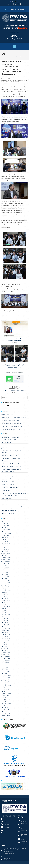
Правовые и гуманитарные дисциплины (11, 426)
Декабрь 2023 (5, 585)
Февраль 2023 (6, 604)
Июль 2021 (5, 642)
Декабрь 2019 (5, 680)
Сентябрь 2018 (6, 703)
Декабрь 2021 (5, 632)
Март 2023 (4, 603)
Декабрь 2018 (5, 698)
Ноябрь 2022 (5, 610)
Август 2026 (5, 521)
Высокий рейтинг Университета (14, 390)
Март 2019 (4, 692)
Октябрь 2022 (5, 612)
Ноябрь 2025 (5, 539)
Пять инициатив (6, 490)
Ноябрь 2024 (5, 563)
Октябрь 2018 (5, 702)
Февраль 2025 (6, 557)
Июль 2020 (5, 666)
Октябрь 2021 (5, 636)
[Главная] (1, 56)
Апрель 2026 (5, 529)
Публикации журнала (8, 484)
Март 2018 (4, 711)
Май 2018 (4, 707)
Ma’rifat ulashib (6, 442)
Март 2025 (4, 555)
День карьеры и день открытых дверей (14, 448)
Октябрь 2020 (5, 660)
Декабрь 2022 (5, 608)
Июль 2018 (5, 705)
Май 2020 (4, 670)
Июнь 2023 (5, 597)
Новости (5, 80)
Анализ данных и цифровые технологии (11, 423)
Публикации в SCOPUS (8, 482)
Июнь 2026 (5, 525)
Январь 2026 (5, 535)
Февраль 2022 (6, 628)
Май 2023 (4, 599)
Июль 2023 (5, 595)
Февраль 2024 (6, 581)
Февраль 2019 (6, 694)
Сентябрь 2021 (6, 638)
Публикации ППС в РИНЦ (9, 487)
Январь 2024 (5, 583)
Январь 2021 (5, 654)
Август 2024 (5, 569)
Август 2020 (5, 664)
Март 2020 (4, 674)
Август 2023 (5, 593)
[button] (14, 46)
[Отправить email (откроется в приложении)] (18, 4)
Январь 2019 (5, 696)
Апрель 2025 (5, 553)
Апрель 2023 (5, 601)
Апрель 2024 (5, 577)
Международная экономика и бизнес (11, 429)
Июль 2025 (5, 547)
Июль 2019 (5, 688)
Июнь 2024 (5, 573)
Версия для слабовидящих (15, 405)
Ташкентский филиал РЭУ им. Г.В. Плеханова (9, 801)
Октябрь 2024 (5, 565)
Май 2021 (4, 646)
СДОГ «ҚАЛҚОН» (6, 498)
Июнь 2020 (5, 668)
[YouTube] (15, 4)
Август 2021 (5, 640)
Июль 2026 (5, 523)
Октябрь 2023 (5, 589)
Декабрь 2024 (5, 561)
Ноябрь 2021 (5, 634)
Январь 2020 (5, 678)
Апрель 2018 (5, 709)
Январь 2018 (5, 715)
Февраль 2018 (6, 713)
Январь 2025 (5, 559)
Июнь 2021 (5, 644)
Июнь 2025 (5, 549)
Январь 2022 (5, 630)
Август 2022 (5, 616)
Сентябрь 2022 (6, 614)
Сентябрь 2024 (6, 567)
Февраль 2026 (6, 533)
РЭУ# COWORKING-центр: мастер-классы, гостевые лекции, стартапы (14, 81)
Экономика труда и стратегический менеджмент (13, 417)
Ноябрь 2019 (5, 682)
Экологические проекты (9, 511)
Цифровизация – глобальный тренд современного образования (14, 339)
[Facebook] (9, 4)
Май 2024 (4, 575)
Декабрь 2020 (5, 656)
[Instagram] (13, 4)
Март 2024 (4, 579)
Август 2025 (5, 545)
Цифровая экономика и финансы (10, 420)
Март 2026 (4, 531)
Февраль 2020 (6, 676)
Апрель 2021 (5, 648)
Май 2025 (4, 551)
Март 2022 (4, 626)
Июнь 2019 (5, 690)
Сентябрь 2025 (6, 543)
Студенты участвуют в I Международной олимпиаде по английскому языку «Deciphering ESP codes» (14, 365)
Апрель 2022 (5, 624)
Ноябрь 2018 (5, 699)
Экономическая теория (7, 414)
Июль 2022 (5, 618)
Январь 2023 (5, 606)
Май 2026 (4, 527)
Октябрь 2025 (5, 541)
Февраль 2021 (6, 652)
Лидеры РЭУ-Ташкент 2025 (10, 463)
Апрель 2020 (5, 672)
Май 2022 (4, 622)
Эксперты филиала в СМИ (9, 513)
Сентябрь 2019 (6, 686)
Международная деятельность (11, 466)
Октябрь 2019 (5, 684)
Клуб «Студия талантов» (9, 455)
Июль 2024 (5, 571)
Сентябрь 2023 (6, 591)
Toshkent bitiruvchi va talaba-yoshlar (12, 445)
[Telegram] (20, 4)
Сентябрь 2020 (6, 662)
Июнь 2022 (5, 620)
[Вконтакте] (11, 4)
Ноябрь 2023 (5, 587)
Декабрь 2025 (5, 537)
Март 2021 (4, 650)
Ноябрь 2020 (5, 658)
